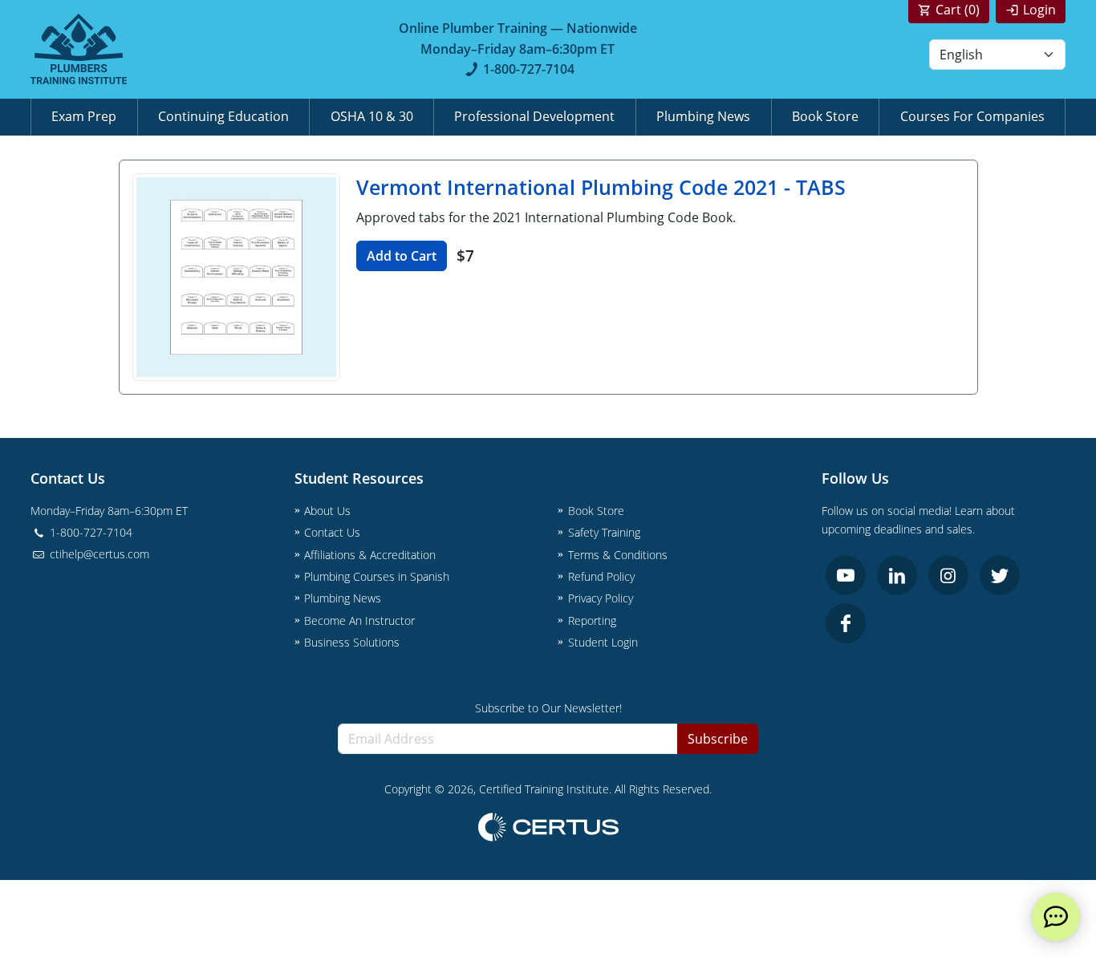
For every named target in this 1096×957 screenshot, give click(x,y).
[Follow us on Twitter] (1000, 575)
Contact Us (332, 532)
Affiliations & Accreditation (370, 554)
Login (1039, 9)
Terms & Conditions (618, 554)
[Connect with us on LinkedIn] (897, 575)
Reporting (592, 620)
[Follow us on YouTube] (846, 575)
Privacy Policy (600, 598)
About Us (327, 510)
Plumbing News (703, 116)
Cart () (958, 9)
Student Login (603, 642)
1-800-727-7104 (528, 69)
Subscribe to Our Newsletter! (548, 708)
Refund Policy (601, 576)
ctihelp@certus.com (98, 554)
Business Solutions (352, 642)
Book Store (825, 116)
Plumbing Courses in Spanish (376, 576)
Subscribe (718, 739)
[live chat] (1056, 917)
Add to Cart (401, 256)
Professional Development (534, 116)
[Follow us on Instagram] (948, 575)
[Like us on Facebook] (846, 623)
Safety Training (604, 532)
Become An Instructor (359, 620)
